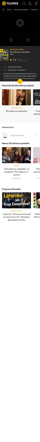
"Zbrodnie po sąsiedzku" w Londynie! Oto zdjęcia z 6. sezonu (16, 172)
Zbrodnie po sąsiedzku (21, 9)
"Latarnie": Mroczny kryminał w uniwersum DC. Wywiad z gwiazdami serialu (16, 217)
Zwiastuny (34, 9)
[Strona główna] (3, 9)
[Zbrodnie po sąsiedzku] (4, 55)
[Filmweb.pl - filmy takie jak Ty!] (10, 3)
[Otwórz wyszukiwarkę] (24, 3)
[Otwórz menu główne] (36, 3)
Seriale (9, 9)
